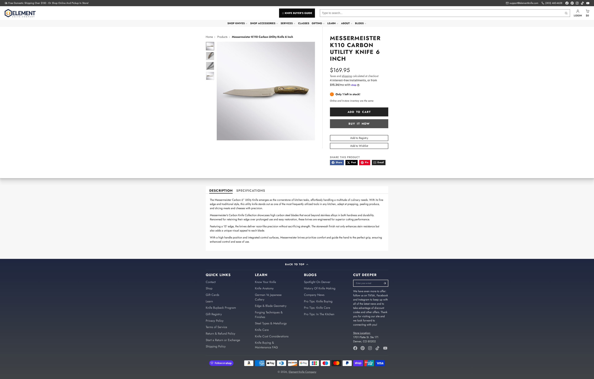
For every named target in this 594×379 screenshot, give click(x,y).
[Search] (566, 13)
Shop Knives (236, 23)
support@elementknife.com (524, 3)
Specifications (250, 191)
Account (578, 13)
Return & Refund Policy (220, 333)
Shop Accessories (262, 23)
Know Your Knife (265, 282)
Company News (314, 295)
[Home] (20, 13)
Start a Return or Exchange (223, 340)
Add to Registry (359, 138)
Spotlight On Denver (317, 282)
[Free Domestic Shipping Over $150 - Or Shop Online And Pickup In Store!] (47, 3)
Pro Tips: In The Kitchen (319, 314)
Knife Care (262, 330)
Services (287, 23)
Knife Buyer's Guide (298, 13)
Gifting (317, 23)
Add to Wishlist (359, 146)
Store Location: (362, 333)
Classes (303, 23)
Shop (209, 288)
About (345, 23)
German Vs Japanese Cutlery (268, 297)
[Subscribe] (384, 283)
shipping (347, 76)
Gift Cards (212, 295)
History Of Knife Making (319, 288)
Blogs (359, 23)
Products (222, 37)
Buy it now (359, 124)
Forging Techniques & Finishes (269, 314)
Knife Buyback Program (221, 307)
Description (220, 191)
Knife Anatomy (264, 288)
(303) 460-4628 (553, 3)
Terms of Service (216, 327)
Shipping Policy (216, 346)
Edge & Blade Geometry (270, 306)
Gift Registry (214, 314)
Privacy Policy (215, 320)
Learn (331, 23)
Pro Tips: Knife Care (317, 307)
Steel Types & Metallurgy (271, 323)
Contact (211, 282)
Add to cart (359, 112)
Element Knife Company (302, 372)
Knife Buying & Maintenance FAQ (266, 344)
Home (209, 37)
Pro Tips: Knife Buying (318, 301)
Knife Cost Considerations (271, 336)
